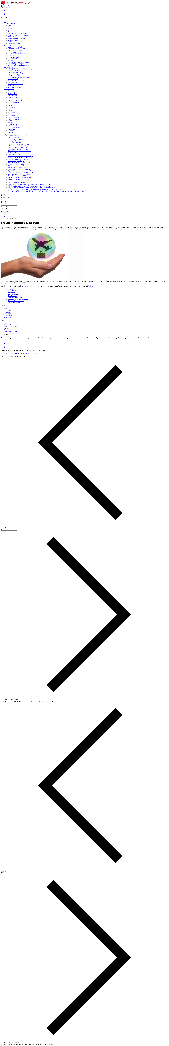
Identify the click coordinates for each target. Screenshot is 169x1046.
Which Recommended (16, 37)
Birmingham (12, 32)
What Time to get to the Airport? (19, 151)
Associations (12, 114)
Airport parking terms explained (19, 65)
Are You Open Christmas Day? (18, 167)
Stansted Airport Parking (16, 49)
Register (11, 6)
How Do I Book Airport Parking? (19, 144)
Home (6, 215)
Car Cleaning (12, 95)
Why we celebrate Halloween (18, 166)
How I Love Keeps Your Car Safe (19, 164)
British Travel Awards (15, 42)
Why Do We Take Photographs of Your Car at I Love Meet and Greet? (32, 188)
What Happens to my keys (17, 38)
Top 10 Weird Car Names (16, 183)
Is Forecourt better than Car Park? (20, 146)
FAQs (6, 328)
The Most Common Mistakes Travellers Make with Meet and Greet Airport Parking (36, 189)
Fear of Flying (12, 85)
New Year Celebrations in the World (20, 172)
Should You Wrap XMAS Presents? (20, 174)
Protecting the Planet (15, 72)
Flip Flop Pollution (14, 82)
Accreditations (13, 40)
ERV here (90, 286)
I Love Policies (13, 124)
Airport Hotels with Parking (17, 99)
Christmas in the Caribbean (17, 136)
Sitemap (33, 353)
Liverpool (7, 317)
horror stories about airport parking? (20, 162)
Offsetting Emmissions (16, 70)
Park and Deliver (13, 57)
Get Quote (4, 211)
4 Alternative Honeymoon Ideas (19, 77)
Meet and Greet (9, 23)
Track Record (12, 126)
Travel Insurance (13, 102)
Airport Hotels (13, 90)
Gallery (10, 121)
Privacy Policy (24, 353)
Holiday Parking (13, 55)
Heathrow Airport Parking (17, 50)
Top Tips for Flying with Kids (17, 74)
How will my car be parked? (17, 64)
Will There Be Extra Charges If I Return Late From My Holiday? (29, 186)
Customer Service (14, 127)
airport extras (26, 286)
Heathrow (11, 28)
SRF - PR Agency (14, 119)
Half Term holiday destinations (18, 159)
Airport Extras (9, 89)
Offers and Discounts (11, 326)
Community (8, 67)
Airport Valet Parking (15, 52)
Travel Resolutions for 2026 (17, 176)
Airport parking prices (15, 139)
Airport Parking (9, 45)
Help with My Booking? (16, 161)
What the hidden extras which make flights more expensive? (29, 184)
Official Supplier (13, 117)
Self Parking (12, 60)
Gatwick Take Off (14, 137)
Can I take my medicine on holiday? (20, 156)
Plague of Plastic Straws (16, 80)
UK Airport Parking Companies (18, 35)
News (10, 105)
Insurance (11, 129)
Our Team (11, 107)
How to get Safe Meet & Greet (18, 149)
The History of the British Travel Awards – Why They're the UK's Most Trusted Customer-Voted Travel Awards (46, 191)
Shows (10, 122)
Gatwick (10, 25)
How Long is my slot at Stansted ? (20, 157)
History (10, 132)
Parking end (5, 203)
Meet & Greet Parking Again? (18, 181)
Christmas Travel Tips (15, 84)
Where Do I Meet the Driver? (18, 147)
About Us (7, 104)
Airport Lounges (13, 92)
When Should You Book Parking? (19, 169)
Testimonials (12, 112)
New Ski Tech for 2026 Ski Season (19, 177)
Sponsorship (12, 116)
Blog (5, 134)
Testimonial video (14, 44)
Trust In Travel (13, 79)
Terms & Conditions (11, 353)
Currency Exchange (15, 97)
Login (4, 6)
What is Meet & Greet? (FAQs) (18, 33)
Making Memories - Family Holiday (20, 69)
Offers (10, 111)
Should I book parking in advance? (20, 62)
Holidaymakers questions (17, 141)
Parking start (5, 197)
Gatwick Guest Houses (16, 100)
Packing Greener (14, 152)
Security (11, 131)
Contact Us (12, 109)
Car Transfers (12, 94)
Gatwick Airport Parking (16, 47)
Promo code (5, 208)
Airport (3, 194)
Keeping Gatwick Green (16, 87)
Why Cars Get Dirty (14, 154)
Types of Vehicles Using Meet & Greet (21, 171)
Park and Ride (13, 59)
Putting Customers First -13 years (19, 179)
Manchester (12, 30)
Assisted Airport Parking (16, 54)
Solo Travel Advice (14, 75)
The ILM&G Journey (14, 142)
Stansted (11, 27)
